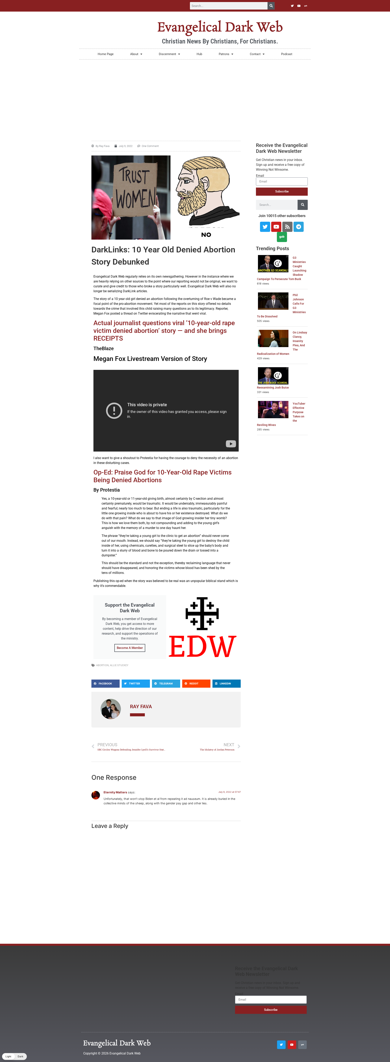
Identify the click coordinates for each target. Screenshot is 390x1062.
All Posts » (137, 714)
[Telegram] (299, 227)
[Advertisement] (195, 90)
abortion (102, 665)
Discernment (167, 54)
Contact (255, 54)
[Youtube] (299, 6)
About (134, 54)
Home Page (106, 54)
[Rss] (287, 227)
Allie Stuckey (119, 665)
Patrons (224, 54)
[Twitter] (292, 6)
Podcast (286, 54)
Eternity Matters (115, 792)
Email (260, 175)
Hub (199, 54)
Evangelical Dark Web (220, 27)
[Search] (271, 6)
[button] (105, 684)
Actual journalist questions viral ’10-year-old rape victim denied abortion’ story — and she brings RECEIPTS (164, 330)
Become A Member (130, 648)
